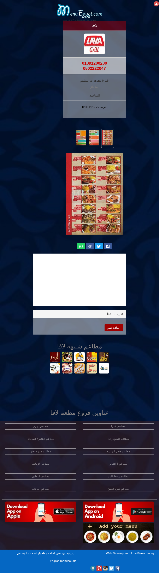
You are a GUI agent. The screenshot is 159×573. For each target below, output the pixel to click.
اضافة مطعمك (46, 553)
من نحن (61, 553)
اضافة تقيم (113, 327)
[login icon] (156, 3)
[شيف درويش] (67, 357)
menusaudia (68, 560)
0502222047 (94, 68)
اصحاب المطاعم (27, 553)
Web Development (118, 553)
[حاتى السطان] (55, 369)
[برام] (104, 369)
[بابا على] (92, 369)
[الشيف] (79, 357)
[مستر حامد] (104, 357)
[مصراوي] (92, 357)
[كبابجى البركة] (67, 369)
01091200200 (94, 63)
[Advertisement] (79, 280)
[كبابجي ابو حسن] (79, 369)
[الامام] (55, 357)
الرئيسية (71, 553)
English (54, 560)
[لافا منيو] (107, 137)
